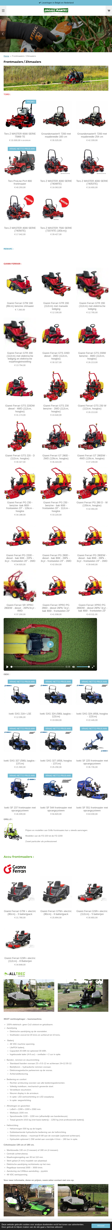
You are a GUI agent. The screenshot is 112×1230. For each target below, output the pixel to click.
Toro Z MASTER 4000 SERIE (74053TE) (92, 182)
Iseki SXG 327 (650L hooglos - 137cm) (56, 762)
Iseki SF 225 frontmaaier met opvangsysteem (92, 762)
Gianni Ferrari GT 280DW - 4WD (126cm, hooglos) (92, 457)
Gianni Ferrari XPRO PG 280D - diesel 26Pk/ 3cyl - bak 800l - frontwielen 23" (56, 608)
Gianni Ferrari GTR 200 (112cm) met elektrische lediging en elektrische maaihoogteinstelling (20, 357)
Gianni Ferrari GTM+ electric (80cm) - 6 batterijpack (56, 913)
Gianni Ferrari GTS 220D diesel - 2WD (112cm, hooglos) (56, 356)
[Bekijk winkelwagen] (109, 11)
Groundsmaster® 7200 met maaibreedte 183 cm (56, 135)
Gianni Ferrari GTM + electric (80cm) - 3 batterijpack (20, 913)
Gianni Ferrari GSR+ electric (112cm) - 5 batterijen (92, 913)
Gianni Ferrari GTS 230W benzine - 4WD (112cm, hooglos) (92, 356)
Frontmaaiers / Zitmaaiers (24, 56)
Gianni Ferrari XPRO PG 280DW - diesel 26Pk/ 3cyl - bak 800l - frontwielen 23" (92, 608)
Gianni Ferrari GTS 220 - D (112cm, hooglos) (20, 457)
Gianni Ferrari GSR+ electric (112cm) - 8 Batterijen (20, 959)
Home (6, 56)
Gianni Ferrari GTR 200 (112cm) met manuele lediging (56, 306)
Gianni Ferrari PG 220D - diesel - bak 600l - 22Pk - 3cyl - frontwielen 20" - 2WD (20, 558)
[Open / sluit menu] (3, 11)
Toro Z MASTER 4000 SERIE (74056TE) (20, 229)
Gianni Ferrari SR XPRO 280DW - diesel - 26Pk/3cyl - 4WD (20, 608)
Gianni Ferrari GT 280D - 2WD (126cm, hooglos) (56, 457)
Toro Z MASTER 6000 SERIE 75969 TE (20, 135)
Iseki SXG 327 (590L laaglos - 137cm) (20, 762)
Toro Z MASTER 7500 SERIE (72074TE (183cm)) (56, 229)
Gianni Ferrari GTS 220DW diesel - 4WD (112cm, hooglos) (20, 408)
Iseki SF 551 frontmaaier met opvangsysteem (92, 809)
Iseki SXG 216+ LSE (20, 713)
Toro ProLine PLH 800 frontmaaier (20, 182)
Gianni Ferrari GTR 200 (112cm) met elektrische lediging (92, 306)
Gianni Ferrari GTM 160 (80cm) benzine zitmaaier (20, 304)
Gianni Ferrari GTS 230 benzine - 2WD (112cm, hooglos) (56, 408)
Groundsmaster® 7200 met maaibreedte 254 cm (92, 135)
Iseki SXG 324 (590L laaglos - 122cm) (56, 715)
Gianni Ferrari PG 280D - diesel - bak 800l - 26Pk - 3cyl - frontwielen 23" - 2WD (56, 558)
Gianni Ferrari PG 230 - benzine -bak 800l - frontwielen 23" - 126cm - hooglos (20, 507)
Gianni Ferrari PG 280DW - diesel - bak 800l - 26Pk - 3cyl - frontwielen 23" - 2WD (92, 558)
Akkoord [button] (100, 1226)
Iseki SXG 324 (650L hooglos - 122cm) (92, 715)
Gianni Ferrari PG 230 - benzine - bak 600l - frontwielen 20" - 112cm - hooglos (56, 507)
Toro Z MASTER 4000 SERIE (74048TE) (56, 182)
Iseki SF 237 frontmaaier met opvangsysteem (20, 809)
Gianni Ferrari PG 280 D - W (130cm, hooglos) (92, 504)
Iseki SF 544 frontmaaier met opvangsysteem (56, 809)
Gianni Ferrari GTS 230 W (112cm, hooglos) (92, 407)
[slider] (37, 666)
